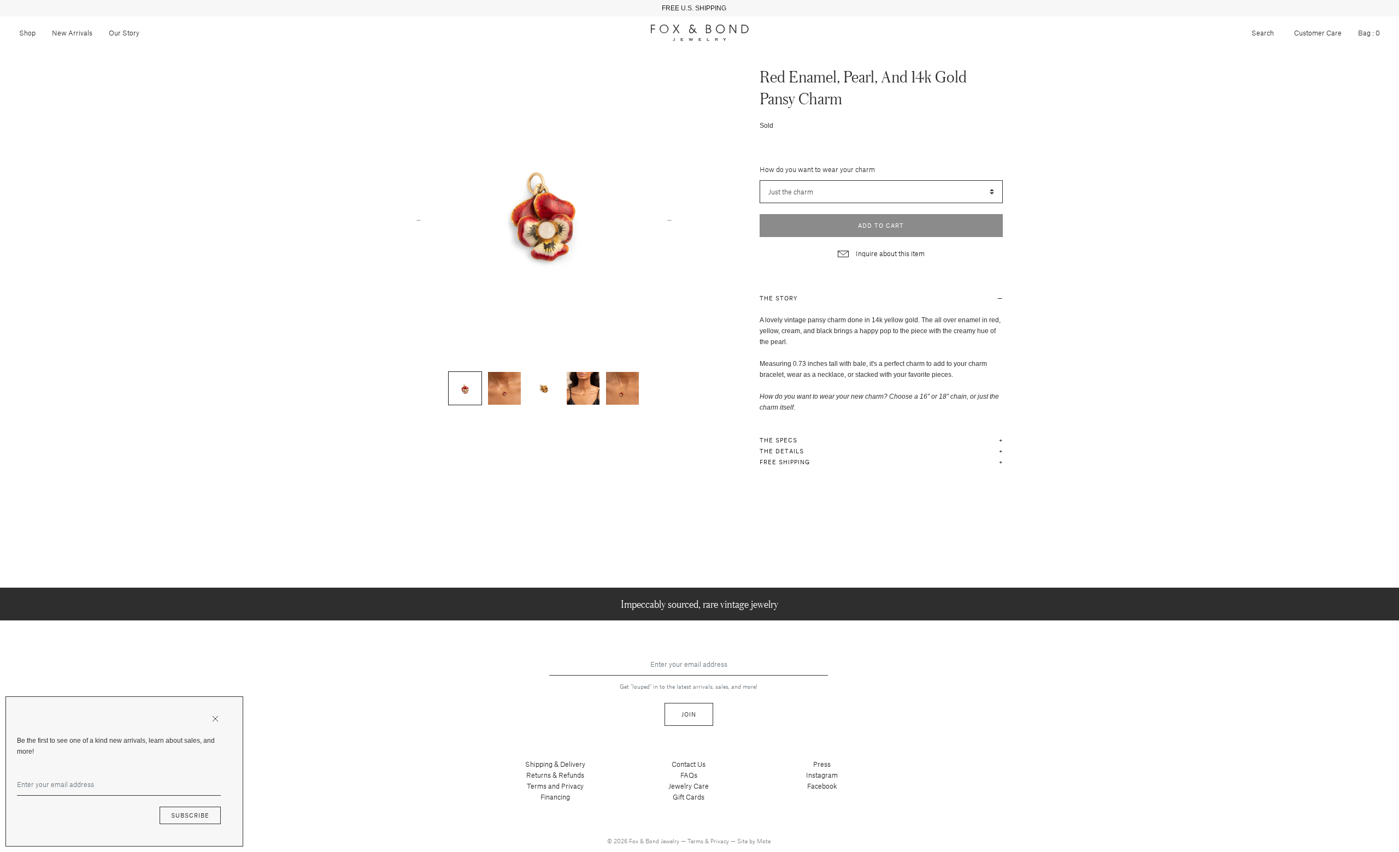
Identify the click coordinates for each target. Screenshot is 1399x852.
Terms (696, 840)
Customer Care (1318, 32)
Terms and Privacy (555, 786)
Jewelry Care (688, 786)
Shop (27, 32)
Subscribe (190, 815)
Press (822, 764)
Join (688, 714)
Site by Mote (754, 840)
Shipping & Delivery (555, 764)
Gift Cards (688, 796)
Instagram (822, 775)
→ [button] (669, 218)
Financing (555, 796)
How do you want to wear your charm (817, 169)
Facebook (822, 786)
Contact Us (689, 764)
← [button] (418, 218)
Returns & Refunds (555, 775)
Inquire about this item (889, 253)
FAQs (688, 775)
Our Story (124, 32)
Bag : (1369, 32)
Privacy (720, 840)
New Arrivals (72, 32)
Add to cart (881, 225)
